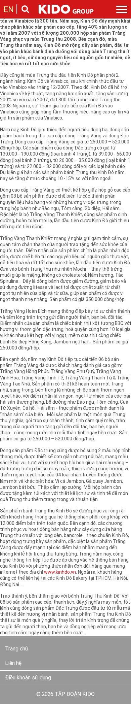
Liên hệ (13, 663)
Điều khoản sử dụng (28, 678)
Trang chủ (16, 649)
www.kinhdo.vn (60, 572)
